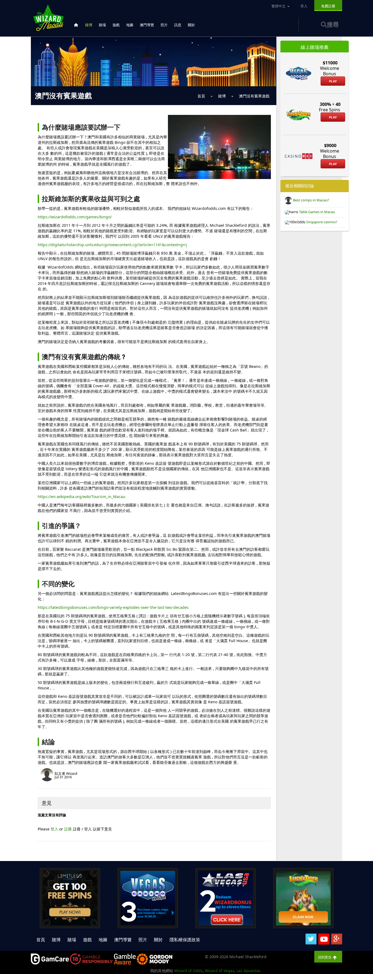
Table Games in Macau (316, 211)
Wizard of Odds (188, 970)
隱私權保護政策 (185, 939)
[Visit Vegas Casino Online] (147, 897)
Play (333, 81)
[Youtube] (323, 939)
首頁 (40, 939)
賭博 (88, 25)
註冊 (68, 829)
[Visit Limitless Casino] (70, 897)
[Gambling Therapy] (154, 958)
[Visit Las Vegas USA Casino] (225, 897)
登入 (55, 829)
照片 (164, 25)
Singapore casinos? (321, 221)
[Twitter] (311, 939)
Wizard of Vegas (219, 970)
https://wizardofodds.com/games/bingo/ (75, 216)
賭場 (102, 25)
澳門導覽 (147, 25)
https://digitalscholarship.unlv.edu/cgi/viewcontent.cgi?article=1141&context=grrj (112, 244)
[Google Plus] (336, 939)
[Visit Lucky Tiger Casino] (303, 897)
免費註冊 (328, 6)
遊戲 (116, 25)
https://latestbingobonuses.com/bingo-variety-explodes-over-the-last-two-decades (113, 607)
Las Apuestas (248, 970)
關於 (191, 25)
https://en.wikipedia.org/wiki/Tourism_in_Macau (81, 496)
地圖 (129, 25)
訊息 (177, 25)
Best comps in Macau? (310, 200)
